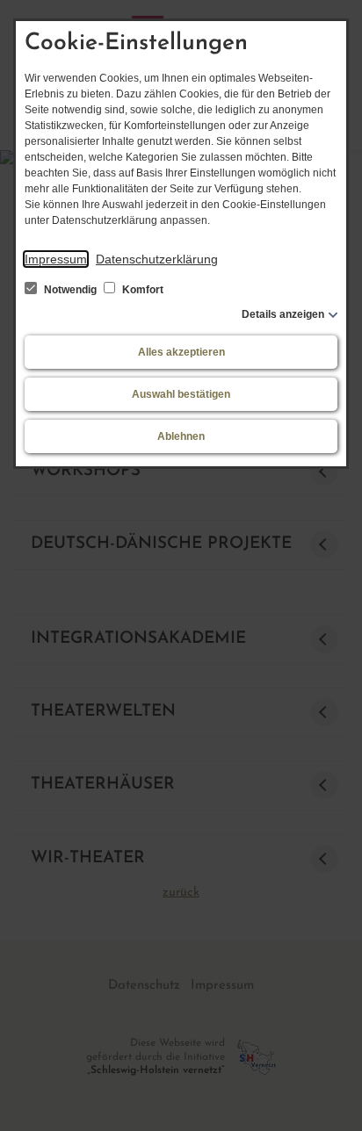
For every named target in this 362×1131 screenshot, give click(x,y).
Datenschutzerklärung (157, 259)
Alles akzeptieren (181, 352)
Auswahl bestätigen (181, 394)
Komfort (141, 290)
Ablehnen (181, 436)
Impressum (56, 259)
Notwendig (70, 290)
